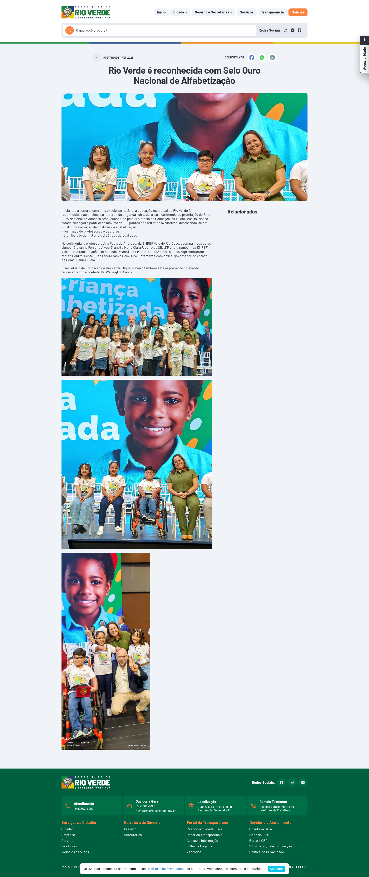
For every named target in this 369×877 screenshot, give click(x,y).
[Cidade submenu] (186, 12)
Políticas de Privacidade (166, 868)
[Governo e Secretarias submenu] (231, 12)
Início (161, 12)
